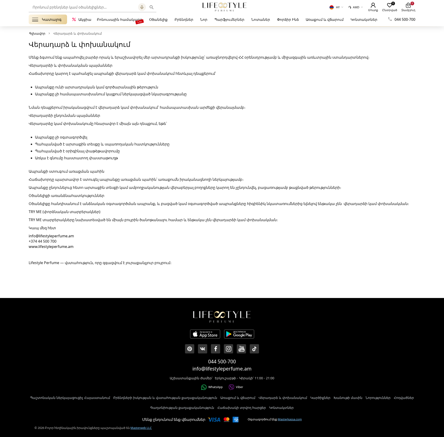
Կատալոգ (52, 19)
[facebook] (215, 348)
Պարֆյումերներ (229, 19)
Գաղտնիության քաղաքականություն (182, 407)
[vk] (202, 348)
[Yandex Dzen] (254, 348)
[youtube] (241, 348)
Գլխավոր (37, 33)
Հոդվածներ (404, 397)
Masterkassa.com (290, 419)
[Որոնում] (151, 7)
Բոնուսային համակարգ (119, 19)
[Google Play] (239, 334)
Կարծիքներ (320, 397)
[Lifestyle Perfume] (225, 7)
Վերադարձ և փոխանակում (283, 397)
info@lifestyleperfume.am (51, 235)
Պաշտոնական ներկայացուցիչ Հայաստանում (70, 397)
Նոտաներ (260, 19)
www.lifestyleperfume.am (51, 246)
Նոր (203, 19)
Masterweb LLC (141, 428)
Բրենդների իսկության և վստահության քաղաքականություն (165, 397)
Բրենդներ (184, 19)
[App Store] (205, 334)
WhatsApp (215, 387)
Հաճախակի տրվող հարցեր (241, 407)
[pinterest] (189, 348)
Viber (239, 387)
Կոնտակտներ (364, 19)
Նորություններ (378, 397)
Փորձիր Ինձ (288, 19)
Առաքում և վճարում (325, 19)
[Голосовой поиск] (142, 7)
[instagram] (228, 348)
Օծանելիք (158, 19)
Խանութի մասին (348, 397)
